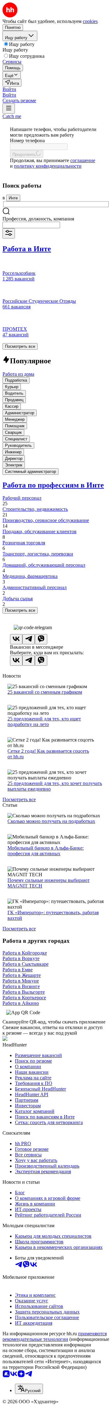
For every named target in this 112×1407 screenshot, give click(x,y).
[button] (9, 89)
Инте (13, 198)
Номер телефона (27, 140)
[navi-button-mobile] (8, 108)
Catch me (11, 116)
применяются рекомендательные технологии (54, 1336)
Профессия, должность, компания (38, 218)
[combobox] (31, 225)
